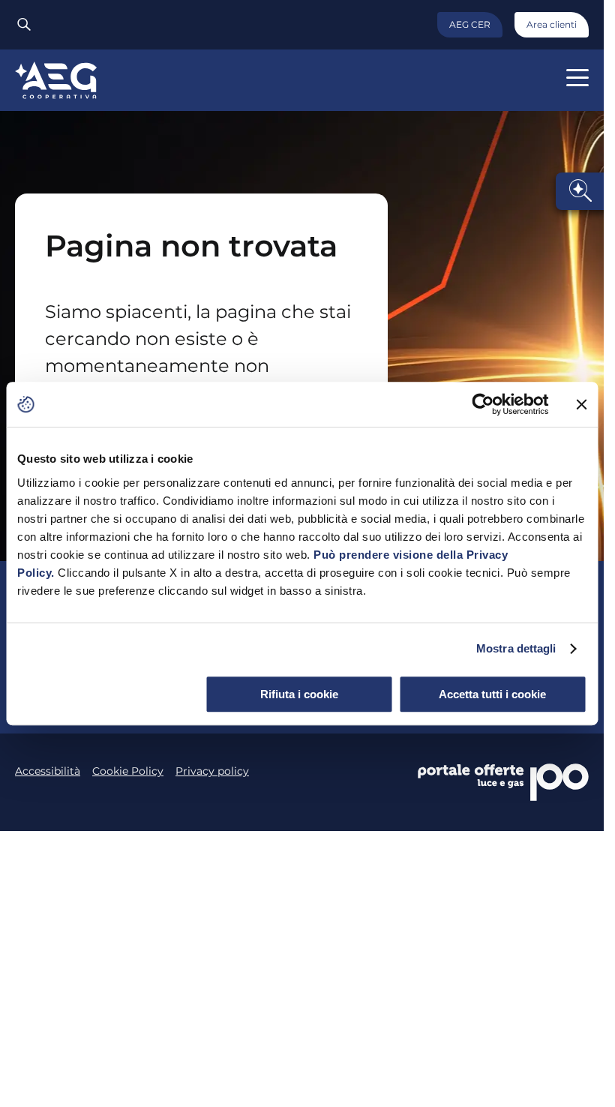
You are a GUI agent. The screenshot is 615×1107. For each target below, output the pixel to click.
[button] (577, 77)
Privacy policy (212, 771)
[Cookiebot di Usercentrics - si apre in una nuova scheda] (482, 404)
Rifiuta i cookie (299, 694)
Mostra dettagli (516, 648)
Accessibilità (47, 771)
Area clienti (551, 24)
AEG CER (469, 24)
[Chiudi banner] (581, 404)
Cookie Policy (128, 771)
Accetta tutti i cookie (492, 694)
